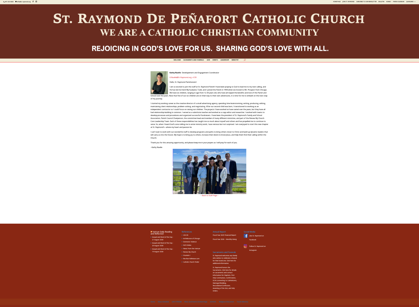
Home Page (337, 2)
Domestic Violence (190, 242)
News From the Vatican (191, 248)
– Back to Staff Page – (209, 195)
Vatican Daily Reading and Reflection (161, 232)
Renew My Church (189, 252)
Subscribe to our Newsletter (366, 2)
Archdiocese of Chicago (191, 238)
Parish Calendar (398, 2)
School (213, 302)
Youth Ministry (242, 302)
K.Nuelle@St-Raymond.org (181, 77)
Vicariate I (186, 255)
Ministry (235, 60)
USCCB (185, 235)
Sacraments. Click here (221, 270)
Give (208, 60)
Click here (230, 261)
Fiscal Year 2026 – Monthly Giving (225, 239)
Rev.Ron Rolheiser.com (191, 259)
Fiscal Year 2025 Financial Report (224, 235)
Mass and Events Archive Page (195, 302)
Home (153, 302)
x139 (194, 77)
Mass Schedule (163, 302)
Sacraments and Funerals (193, 60)
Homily (388, 2)
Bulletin (381, 2)
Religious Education (226, 302)
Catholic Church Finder (191, 262)
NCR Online (187, 245)
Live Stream (177, 302)
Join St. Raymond (348, 2)
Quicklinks (410, 2)
